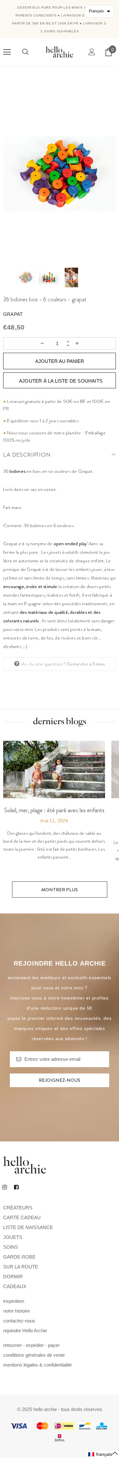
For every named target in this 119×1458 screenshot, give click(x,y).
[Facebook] (16, 1187)
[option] (59, 173)
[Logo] (59, 51)
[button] (103, 1454)
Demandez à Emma (86, 663)
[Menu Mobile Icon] (7, 52)
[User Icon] (92, 52)
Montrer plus (59, 889)
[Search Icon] (25, 52)
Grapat (13, 314)
